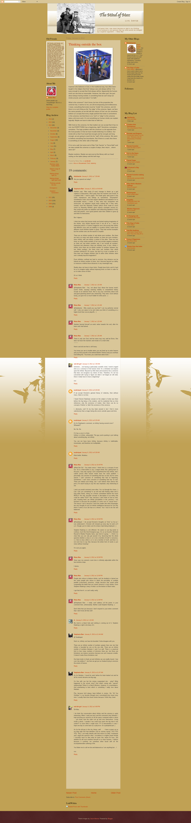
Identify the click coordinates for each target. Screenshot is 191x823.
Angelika (130, 200)
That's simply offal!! (139, 46)
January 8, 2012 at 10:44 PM (93, 465)
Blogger (110, 818)
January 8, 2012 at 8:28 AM (91, 452)
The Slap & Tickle (133, 67)
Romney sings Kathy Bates (54, 165)
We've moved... (131, 210)
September (54, 137)
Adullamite (77, 176)
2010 (50, 200)
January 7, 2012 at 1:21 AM (93, 305)
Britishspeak (131, 43)
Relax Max (77, 285)
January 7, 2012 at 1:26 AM (93, 336)
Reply (75, 182)
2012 (50, 125)
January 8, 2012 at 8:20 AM (91, 390)
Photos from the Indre (134, 246)
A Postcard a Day (133, 167)
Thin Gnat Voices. (132, 155)
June (52, 146)
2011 (50, 197)
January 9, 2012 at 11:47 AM (94, 672)
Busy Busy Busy (132, 241)
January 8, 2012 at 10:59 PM (93, 557)
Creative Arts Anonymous (131, 125)
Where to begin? (132, 187)
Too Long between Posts (134, 128)
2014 (50, 119)
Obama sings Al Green (55, 169)
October (53, 134)
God (88, 163)
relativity (93, 163)
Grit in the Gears (132, 153)
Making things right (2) (54, 174)
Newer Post (71, 793)
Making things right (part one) (55, 179)
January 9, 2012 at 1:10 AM (85, 620)
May (51, 149)
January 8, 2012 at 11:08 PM (93, 600)
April (52, 152)
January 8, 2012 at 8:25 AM (91, 420)
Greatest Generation (54, 192)
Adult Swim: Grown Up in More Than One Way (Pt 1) (135, 233)
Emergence (53, 188)
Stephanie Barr (79, 189)
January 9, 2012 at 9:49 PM (91, 706)
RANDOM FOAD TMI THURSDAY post (133, 202)
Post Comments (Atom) (82, 797)
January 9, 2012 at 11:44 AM (94, 634)
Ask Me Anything (133, 230)
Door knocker (131, 248)
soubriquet (77, 390)
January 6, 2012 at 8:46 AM (93, 189)
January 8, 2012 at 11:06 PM (93, 575)
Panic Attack (131, 69)
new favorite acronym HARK (135, 178)
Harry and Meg (131, 119)
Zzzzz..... (129, 169)
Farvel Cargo (131, 160)
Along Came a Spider (133, 162)
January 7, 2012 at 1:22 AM (93, 321)
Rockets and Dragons (134, 133)
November (53, 131)
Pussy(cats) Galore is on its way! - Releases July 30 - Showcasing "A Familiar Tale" (135, 137)
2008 (50, 206)
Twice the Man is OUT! (133, 148)
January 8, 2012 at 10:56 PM (93, 519)
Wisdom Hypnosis (133, 209)
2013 (50, 122)
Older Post (115, 793)
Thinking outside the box (85, 44)
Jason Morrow (94, 818)
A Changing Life (132, 216)
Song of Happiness (133, 239)
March (52, 155)
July (51, 143)
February (53, 158)
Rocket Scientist (132, 146)
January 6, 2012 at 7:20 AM (91, 176)
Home (93, 793)
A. (74, 620)
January (53, 161)
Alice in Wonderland (80, 163)
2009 (50, 203)
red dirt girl (78, 364)
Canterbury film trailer (133, 217)
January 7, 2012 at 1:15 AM (93, 285)
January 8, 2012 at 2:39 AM (91, 364)
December (53, 128)
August (52, 140)
